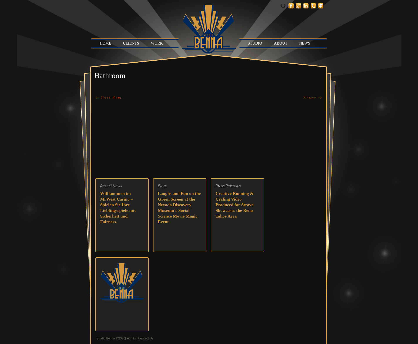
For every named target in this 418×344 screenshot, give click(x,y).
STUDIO (255, 43)
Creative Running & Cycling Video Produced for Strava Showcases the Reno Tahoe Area (235, 204)
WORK (157, 43)
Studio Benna (106, 338)
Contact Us (145, 338)
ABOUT (280, 43)
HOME (105, 43)
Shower (312, 98)
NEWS (304, 43)
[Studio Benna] (209, 27)
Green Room (108, 98)
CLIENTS (131, 43)
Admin (131, 338)
